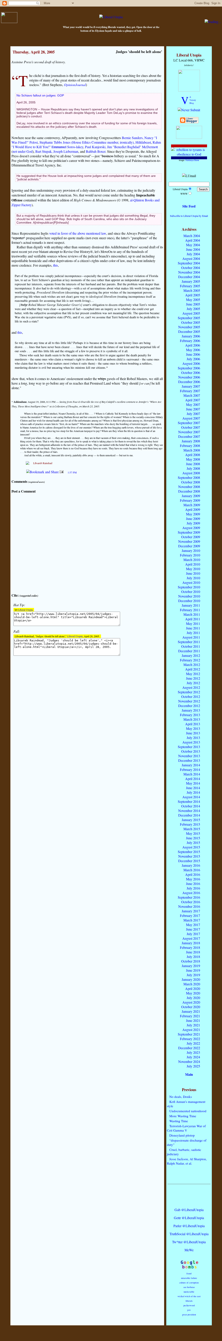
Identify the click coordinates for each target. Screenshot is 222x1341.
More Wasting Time (182, 1116)
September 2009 (189, 532)
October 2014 (190, 806)
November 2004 (189, 272)
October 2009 (190, 536)
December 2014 (189, 815)
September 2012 (189, 692)
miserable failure (189, 1278)
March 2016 (191, 870)
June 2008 (193, 463)
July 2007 (193, 413)
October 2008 (190, 482)
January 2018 (191, 943)
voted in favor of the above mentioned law (77, 233)
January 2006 (191, 336)
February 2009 (190, 500)
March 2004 (191, 235)
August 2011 (191, 637)
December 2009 (189, 546)
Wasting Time (178, 1121)
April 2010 (192, 564)
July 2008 (193, 468)
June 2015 (193, 838)
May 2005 (193, 299)
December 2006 (189, 381)
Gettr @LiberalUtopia (189, 1217)
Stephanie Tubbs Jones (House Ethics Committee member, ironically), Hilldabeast (95, 142)
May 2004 (193, 244)
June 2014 (193, 787)
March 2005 (191, 290)
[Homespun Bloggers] (189, 137)
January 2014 (191, 765)
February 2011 (190, 609)
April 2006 (192, 345)
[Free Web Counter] (189, 1201)
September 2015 (189, 851)
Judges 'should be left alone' (139, 51)
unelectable (189, 1291)
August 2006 (191, 363)
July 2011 (193, 632)
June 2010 (193, 573)
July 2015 (193, 842)
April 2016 (192, 874)
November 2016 (189, 906)
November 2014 (189, 810)
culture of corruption (189, 1282)
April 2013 (192, 724)
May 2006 (193, 349)
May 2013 (193, 728)
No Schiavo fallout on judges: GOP (40, 95)
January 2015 (191, 819)
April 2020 (192, 988)
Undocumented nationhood (187, 1111)
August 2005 (191, 313)
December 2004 (189, 276)
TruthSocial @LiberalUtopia (189, 1233)
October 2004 (190, 267)
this (55, 265)
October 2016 (190, 902)
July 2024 (193, 1057)
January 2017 (191, 911)
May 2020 (193, 993)
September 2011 (189, 641)
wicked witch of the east (189, 1296)
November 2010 (189, 596)
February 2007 (190, 390)
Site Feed (189, 206)
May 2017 (193, 924)
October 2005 (190, 322)
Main (189, 1074)
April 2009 (192, 509)
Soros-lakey (75, 146)
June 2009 (193, 518)
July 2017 (193, 933)
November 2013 (189, 755)
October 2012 (190, 696)
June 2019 (193, 970)
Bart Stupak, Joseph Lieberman (56, 151)
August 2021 (191, 1029)
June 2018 (193, 952)
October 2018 (190, 961)
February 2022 (190, 1038)
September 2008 (189, 477)
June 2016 (193, 883)
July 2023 (193, 1052)
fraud (188, 1273)
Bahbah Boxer (95, 151)
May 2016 (193, 879)
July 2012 (193, 682)
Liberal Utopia (25, 609)
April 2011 (192, 619)
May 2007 (193, 404)
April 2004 (192, 240)
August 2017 (191, 938)
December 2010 (189, 600)
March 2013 (191, 719)
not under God (23, 151)
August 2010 (191, 582)
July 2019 (193, 975)
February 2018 (190, 947)
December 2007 (189, 436)
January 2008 (191, 441)
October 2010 (190, 591)
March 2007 (191, 395)
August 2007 (191, 418)
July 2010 (193, 578)
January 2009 (191, 495)
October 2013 (190, 751)
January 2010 (191, 550)
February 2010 (190, 555)
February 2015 (190, 824)
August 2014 (191, 797)
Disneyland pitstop (182, 1135)
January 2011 (191, 605)
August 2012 (191, 687)
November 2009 (189, 541)
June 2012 (193, 678)
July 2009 (193, 523)
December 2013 (189, 760)
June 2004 (193, 249)
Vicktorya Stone (192, 160)
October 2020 (190, 1006)
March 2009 (191, 505)
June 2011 (193, 628)
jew (189, 1309)
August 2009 (191, 527)
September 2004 (189, 263)
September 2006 (189, 368)
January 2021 (191, 1011)
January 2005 (191, 281)
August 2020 (191, 1002)
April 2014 (192, 778)
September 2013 (189, 746)
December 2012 (189, 705)
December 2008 (189, 491)
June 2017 (193, 929)
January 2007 (191, 386)
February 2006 (190, 340)
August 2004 (191, 258)
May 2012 (193, 673)
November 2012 (189, 701)
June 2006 (193, 354)
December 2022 (189, 1048)
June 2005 (193, 304)
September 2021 (189, 1034)
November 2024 (189, 1061)
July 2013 (193, 737)
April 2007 (192, 400)
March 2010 (191, 559)
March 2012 (191, 664)
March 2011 (191, 614)
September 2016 (189, 897)
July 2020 (193, 997)
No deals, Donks (180, 1096)
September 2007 (189, 422)
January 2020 (191, 979)
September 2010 (189, 587)
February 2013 (190, 714)
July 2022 (193, 1043)
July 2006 (193, 359)
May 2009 (193, 514)
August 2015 (191, 847)
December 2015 (189, 860)
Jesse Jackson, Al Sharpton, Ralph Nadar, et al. (187, 1161)
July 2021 (193, 1025)
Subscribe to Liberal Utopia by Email (189, 215)
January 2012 (191, 655)
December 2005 (189, 331)
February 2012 (190, 660)
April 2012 (192, 669)
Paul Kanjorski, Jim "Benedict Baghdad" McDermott (121, 146)
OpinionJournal (75, 84)
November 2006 (189, 377)
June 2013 (193, 733)
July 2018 (193, 956)
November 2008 (189, 486)
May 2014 (193, 783)
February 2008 (190, 445)
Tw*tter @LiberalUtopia (189, 1242)
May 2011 (193, 623)
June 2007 (193, 409)
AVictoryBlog (192, 100)
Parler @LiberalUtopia (189, 1225)
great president (189, 1314)
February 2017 (190, 915)
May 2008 (193, 459)
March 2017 (191, 920)
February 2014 (190, 769)
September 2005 (189, 317)
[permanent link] (67, 472)
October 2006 (190, 372)
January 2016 (191, 865)
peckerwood (189, 1305)
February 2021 (190, 1016)
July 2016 (193, 888)
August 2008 (191, 473)
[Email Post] (62, 472)
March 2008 (191, 450)
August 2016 (191, 892)
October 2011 (190, 646)
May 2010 (193, 568)
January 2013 (191, 710)
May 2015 (193, 833)
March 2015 (191, 829)
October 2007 (190, 427)
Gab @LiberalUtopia (189, 1209)
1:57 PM (72, 472)
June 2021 (193, 1020)
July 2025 (193, 1066)
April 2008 (192, 454)
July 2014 (193, 792)
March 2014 (191, 774)
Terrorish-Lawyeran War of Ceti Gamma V (186, 1128)
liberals (189, 1300)
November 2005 (189, 327)
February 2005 (190, 286)
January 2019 (191, 965)
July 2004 (193, 254)
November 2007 (189, 432)
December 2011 (189, 651)
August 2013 (191, 742)
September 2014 (189, 801)
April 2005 (192, 295)
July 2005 (193, 308)
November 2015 (189, 856)
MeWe (189, 1250)
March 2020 (191, 984)
